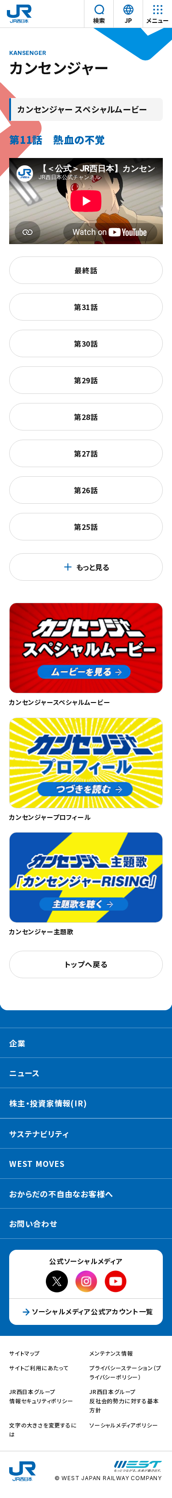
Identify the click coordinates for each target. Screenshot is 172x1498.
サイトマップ (24, 1353)
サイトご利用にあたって (39, 1368)
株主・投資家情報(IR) (48, 1103)
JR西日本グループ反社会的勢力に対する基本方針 (124, 1401)
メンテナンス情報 (111, 1353)
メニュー (157, 20)
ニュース (24, 1073)
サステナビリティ (39, 1133)
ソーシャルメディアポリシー (123, 1425)
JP (129, 20)
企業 (17, 1043)
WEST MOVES (37, 1163)
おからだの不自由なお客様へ (61, 1193)
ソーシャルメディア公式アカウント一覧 (92, 1311)
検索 (99, 20)
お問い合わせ (33, 1223)
